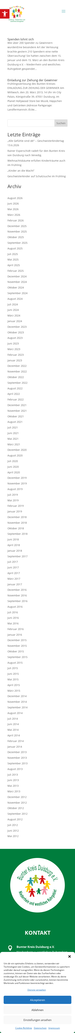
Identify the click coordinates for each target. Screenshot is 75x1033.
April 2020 (13, 472)
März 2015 (13, 690)
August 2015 (15, 662)
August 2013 (15, 769)
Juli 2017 (12, 561)
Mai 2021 (13, 438)
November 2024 (17, 282)
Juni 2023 (13, 343)
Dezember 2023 (17, 326)
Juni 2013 (13, 780)
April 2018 (13, 545)
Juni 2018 (13, 539)
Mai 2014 (13, 729)
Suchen (61, 123)
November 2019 (17, 483)
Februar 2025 (15, 270)
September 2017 (17, 556)
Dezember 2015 (17, 640)
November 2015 (17, 645)
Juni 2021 (13, 433)
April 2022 (13, 394)
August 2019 (15, 489)
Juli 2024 (12, 304)
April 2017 (13, 573)
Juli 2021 (12, 427)
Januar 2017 (14, 584)
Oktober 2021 (15, 416)
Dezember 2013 (17, 752)
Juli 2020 (12, 461)
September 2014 (17, 707)
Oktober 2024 (15, 287)
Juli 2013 (12, 774)
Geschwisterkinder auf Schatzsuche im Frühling (36, 176)
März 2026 (13, 214)
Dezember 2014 (17, 696)
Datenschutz (40, 1028)
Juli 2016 (12, 612)
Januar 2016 (14, 634)
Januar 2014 (14, 746)
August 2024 (15, 298)
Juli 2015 (12, 668)
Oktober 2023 (15, 332)
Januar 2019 (14, 511)
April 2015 (13, 685)
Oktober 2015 (15, 651)
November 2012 (17, 802)
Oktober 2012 (15, 808)
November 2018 (17, 522)
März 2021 (13, 444)
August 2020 (15, 455)
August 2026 (15, 198)
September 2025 (17, 242)
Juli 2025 (12, 254)
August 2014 (15, 713)
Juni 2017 (13, 567)
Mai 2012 (13, 836)
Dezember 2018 (17, 517)
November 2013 (17, 757)
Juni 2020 (13, 466)
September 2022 (17, 382)
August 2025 (15, 248)
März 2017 (13, 578)
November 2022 (17, 371)
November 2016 (17, 595)
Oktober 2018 (15, 528)
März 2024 (13, 315)
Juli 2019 (12, 494)
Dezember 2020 (17, 450)
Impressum (54, 1028)
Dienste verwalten (36, 989)
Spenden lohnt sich (20, 39)
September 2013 (17, 763)
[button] (4, 14)
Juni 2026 (13, 203)
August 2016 (15, 606)
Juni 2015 (13, 673)
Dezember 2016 (17, 589)
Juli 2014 (12, 718)
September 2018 (17, 533)
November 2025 (17, 231)
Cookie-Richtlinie (23, 1028)
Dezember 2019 (17, 478)
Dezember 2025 (17, 226)
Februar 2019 (15, 506)
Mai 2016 (13, 623)
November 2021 (17, 410)
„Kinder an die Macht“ (20, 170)
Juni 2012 (13, 830)
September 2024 (17, 293)
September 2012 (17, 813)
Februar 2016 (15, 629)
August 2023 (15, 338)
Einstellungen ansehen (37, 1020)
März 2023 (13, 349)
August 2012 (15, 819)
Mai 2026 (13, 209)
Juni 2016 (13, 617)
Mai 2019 (13, 500)
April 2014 (13, 735)
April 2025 (13, 265)
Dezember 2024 (17, 276)
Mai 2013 (13, 785)
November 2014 (17, 701)
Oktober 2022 (15, 377)
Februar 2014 (15, 741)
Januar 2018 (14, 550)
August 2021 (15, 422)
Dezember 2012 (17, 797)
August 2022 (15, 388)
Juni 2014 (13, 724)
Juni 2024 (13, 310)
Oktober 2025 (15, 237)
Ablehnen (37, 1010)
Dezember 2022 (17, 366)
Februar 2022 (15, 399)
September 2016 (17, 601)
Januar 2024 (14, 321)
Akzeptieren (37, 1000)
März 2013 (13, 791)
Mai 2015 (13, 679)
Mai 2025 (13, 259)
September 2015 (17, 657)
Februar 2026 (15, 220)
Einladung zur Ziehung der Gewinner (32, 80)
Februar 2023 (15, 354)
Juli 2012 (12, 825)
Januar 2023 (14, 360)
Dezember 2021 (17, 405)
